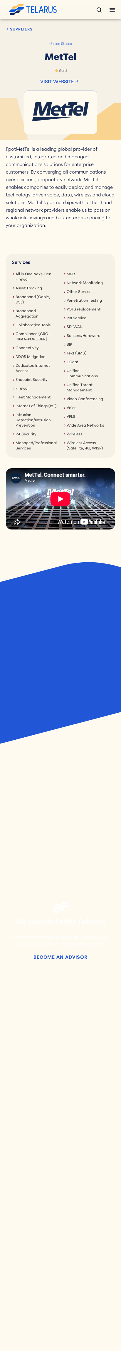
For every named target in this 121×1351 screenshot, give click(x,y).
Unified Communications (82, 373)
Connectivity (27, 347)
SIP (69, 344)
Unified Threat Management (80, 387)
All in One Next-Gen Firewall (33, 276)
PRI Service (76, 317)
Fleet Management (33, 396)
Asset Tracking (29, 287)
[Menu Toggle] (112, 10)
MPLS (71, 273)
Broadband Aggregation (27, 313)
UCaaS (73, 361)
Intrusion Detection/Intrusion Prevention (33, 419)
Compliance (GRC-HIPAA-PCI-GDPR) (33, 336)
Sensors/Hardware (83, 335)
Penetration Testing (84, 300)
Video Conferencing (85, 398)
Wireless (74, 433)
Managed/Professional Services (36, 445)
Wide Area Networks (85, 424)
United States (60, 43)
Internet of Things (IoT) (36, 405)
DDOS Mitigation (31, 356)
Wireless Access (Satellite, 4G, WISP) (85, 445)
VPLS (71, 416)
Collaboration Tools (33, 324)
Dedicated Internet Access (33, 367)
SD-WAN (75, 326)
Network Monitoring (85, 282)
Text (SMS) (76, 352)
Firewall (22, 388)
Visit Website (57, 81)
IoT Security (26, 433)
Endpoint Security (32, 379)
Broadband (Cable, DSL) (33, 299)
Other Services (80, 291)
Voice (72, 407)
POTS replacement (83, 308)
